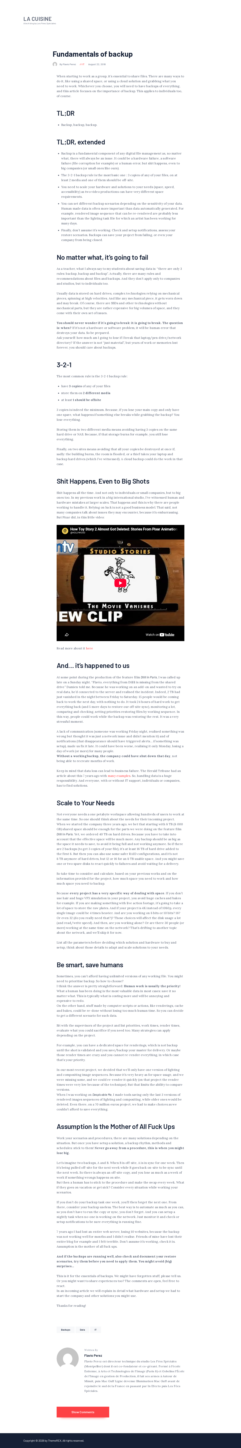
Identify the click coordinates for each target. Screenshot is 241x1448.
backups (65, 1329)
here (89, 648)
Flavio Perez (93, 1355)
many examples (119, 776)
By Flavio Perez (68, 64)
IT (83, 64)
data (82, 1329)
